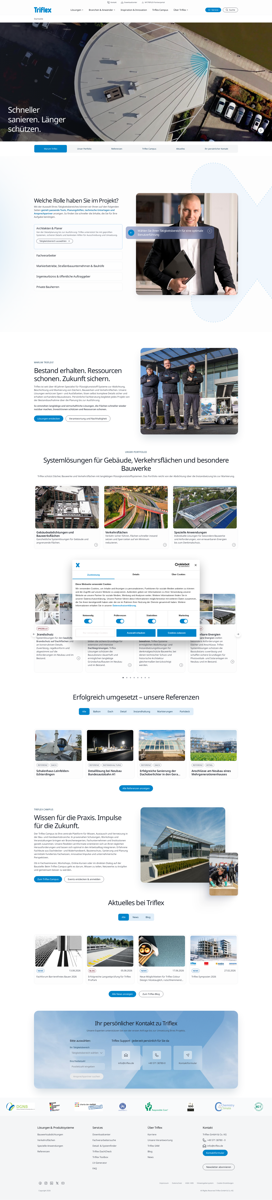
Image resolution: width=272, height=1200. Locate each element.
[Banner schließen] (196, 565)
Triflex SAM (154, 1145)
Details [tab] (136, 574)
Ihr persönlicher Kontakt (216, 148)
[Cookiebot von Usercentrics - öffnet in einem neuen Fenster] (177, 565)
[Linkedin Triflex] (51, 1183)
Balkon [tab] (97, 711)
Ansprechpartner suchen (86, 1076)
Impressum (164, 1183)
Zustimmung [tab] (93, 575)
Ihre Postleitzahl (77, 1061)
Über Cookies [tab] (178, 574)
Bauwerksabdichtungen (50, 1134)
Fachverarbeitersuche (104, 1140)
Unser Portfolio (84, 148)
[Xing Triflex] (57, 1183)
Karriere (152, 1134)
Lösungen (76, 9)
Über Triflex (180, 9)
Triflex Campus (160, 9)
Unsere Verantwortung (160, 1140)
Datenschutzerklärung (124, 605)
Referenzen (43, 1151)
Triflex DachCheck (102, 1151)
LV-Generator (100, 1162)
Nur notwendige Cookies (95, 633)
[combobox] (87, 1052)
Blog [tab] (148, 917)
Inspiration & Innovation (134, 9)
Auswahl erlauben (136, 633)
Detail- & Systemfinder (105, 1145)
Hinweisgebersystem (205, 1183)
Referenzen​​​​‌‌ (116, 148)
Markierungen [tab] (165, 711)
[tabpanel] (136, 753)
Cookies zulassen (177, 633)
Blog (150, 1151)
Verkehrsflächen (46, 1140)
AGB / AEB (189, 1183)
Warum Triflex (50, 148)
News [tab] (136, 917)
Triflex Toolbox (100, 1157)
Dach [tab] (110, 711)
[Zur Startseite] (42, 10)
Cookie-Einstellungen (225, 1183)
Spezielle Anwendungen (50, 1145)
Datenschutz (177, 1183)
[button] (78, 236)
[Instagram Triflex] (46, 1183)
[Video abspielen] (261, 130)
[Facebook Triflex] (40, 1183)
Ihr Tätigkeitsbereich (80, 1047)
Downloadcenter (101, 1134)
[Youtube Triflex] (63, 1183)
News (151, 1157)
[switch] (120, 621)
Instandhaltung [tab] (142, 711)
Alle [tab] (84, 711)
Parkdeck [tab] (185, 711)
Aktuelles (180, 148)
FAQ (95, 1168)
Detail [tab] (123, 711)
